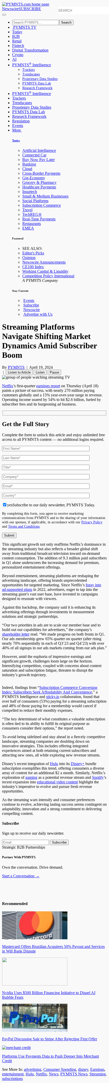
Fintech (18, 45)
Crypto (17, 55)
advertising (32, 1069)
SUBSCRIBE (30, 9)
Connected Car (34, 155)
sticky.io (52, 696)
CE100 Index (33, 267)
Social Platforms (35, 201)
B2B (16, 36)
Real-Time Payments (39, 219)
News (53, 1074)
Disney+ (77, 764)
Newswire (10, 9)
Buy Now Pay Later (38, 159)
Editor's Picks (33, 253)
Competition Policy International (48, 276)
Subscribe (31, 305)
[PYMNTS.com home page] (25, 4)
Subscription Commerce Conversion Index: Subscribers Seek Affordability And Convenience (49, 689)
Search (66, 22)
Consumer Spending (59, 1069)
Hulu (54, 764)
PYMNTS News (73, 1074)
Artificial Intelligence (39, 150)
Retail (17, 41)
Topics (16, 140)
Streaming (97, 1074)
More (17, 130)
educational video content (57, 782)
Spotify (98, 777)
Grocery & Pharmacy (39, 182)
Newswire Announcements (44, 262)
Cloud (27, 169)
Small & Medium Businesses (45, 196)
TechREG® (32, 214)
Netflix (7, 386)
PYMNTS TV (24, 27)
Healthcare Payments (39, 187)
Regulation (21, 121)
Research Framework (37, 88)
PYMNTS (16, 367)
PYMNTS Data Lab (36, 83)
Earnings (97, 1069)
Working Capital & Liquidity (45, 271)
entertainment (13, 1074)
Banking (29, 164)
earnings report (48, 386)
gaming (31, 777)
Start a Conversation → (21, 876)
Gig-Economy (33, 178)
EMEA (28, 228)
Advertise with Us (37, 314)
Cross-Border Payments (41, 173)
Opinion (28, 257)
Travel (27, 210)
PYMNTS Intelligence (31, 65)
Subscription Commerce (41, 205)
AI (14, 59)
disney (83, 1069)
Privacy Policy (91, 522)
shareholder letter (15, 634)
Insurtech (29, 191)
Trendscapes (31, 74)
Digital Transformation (30, 50)
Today (17, 32)
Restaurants (31, 223)
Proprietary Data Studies (40, 79)
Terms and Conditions (24, 526)
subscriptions (12, 1078)
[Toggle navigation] (4, 14)
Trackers (28, 70)
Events (17, 125)
